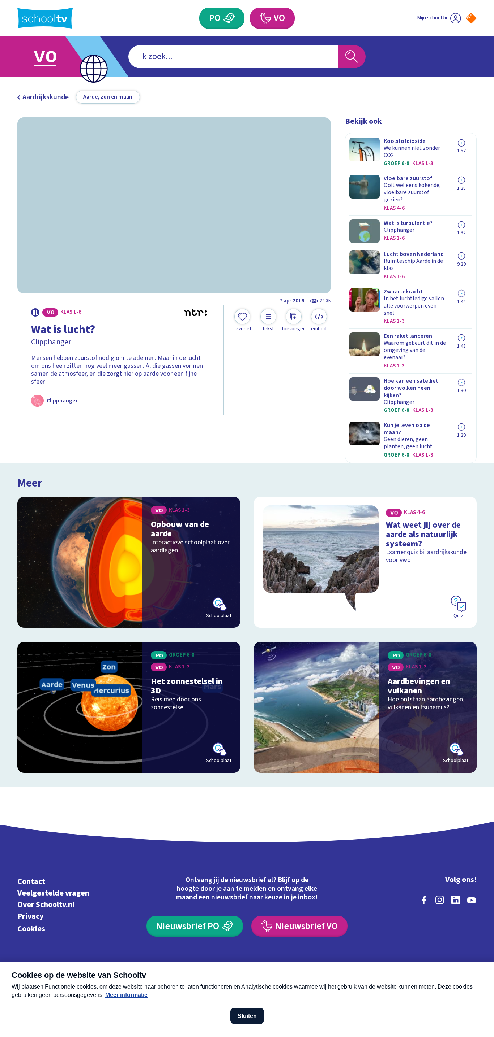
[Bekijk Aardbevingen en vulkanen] (365, 707)
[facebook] (424, 900)
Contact (31, 881)
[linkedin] (456, 900)
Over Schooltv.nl (45, 904)
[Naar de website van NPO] (471, 18)
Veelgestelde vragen (53, 893)
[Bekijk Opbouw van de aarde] (128, 562)
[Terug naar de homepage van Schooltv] (45, 18)
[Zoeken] (352, 56)
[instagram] (440, 900)
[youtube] (472, 900)
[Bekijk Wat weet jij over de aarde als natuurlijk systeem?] (365, 562)
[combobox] (233, 56)
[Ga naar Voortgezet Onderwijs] (53, 56)
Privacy (30, 916)
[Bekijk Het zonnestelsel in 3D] (128, 707)
